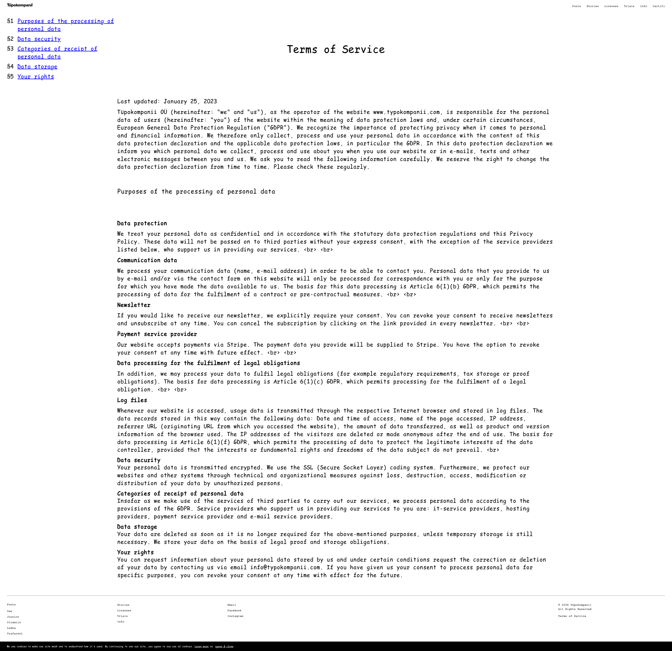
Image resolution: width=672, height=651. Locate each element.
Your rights (36, 76)
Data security (39, 38)
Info (120, 621)
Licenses (124, 610)
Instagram (235, 616)
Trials (122, 616)
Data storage (37, 66)
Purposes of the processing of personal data (66, 24)
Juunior (13, 616)
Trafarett (15, 633)
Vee (9, 611)
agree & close (224, 646)
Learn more (202, 646)
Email (231, 604)
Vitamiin (14, 622)
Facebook (234, 610)
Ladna (11, 628)
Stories (123, 604)
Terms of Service (572, 616)
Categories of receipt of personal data (57, 52)
